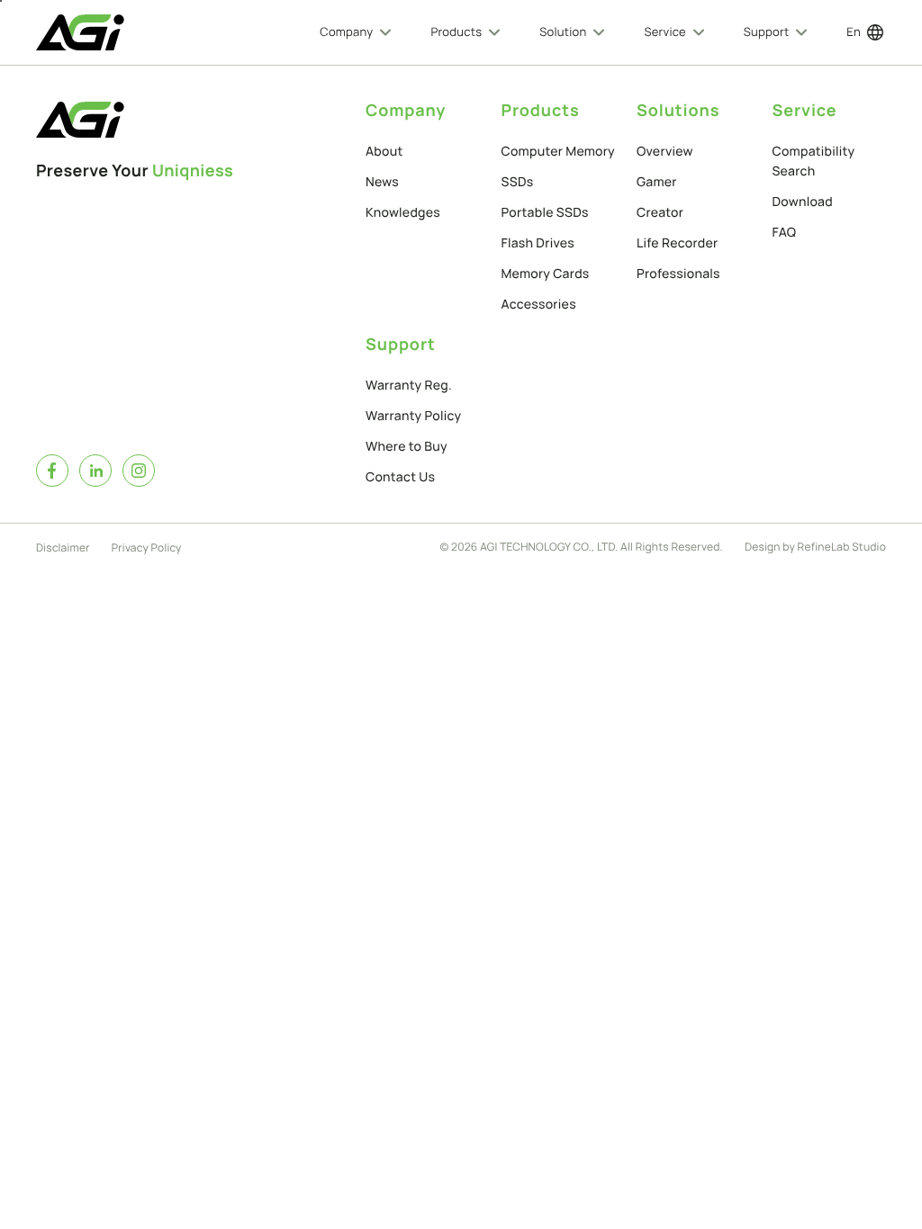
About (384, 151)
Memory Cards (546, 274)
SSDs (518, 182)
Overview (665, 151)
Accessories (539, 304)
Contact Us (400, 477)
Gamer (657, 182)
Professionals (678, 274)
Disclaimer (63, 547)
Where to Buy (406, 446)
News (382, 182)
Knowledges (403, 212)
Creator (660, 212)
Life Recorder (678, 243)
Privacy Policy (147, 547)
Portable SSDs (545, 212)
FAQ (785, 232)
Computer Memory (558, 151)
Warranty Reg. (409, 385)
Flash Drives (538, 243)
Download (803, 202)
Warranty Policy (413, 416)
